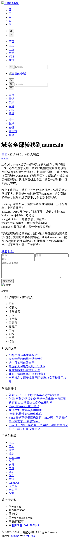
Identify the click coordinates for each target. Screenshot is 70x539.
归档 (11, 123)
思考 (11, 464)
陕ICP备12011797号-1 (25, 525)
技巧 (11, 446)
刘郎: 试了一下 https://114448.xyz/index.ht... (35, 394)
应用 (11, 460)
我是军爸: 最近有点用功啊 (25, 410)
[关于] (10, 10)
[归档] (10, 13)
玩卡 (11, 49)
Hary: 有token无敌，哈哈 (24, 406)
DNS (12, 493)
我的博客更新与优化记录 (24, 370)
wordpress (14, 457)
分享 (11, 468)
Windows (14, 482)
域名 (4, 251)
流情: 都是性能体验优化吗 (25, 413)
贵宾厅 (13, 489)
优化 (11, 475)
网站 (11, 52)
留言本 (13, 131)
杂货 (11, 59)
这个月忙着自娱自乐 (21, 362)
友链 (11, 127)
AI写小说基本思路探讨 (23, 355)
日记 (11, 45)
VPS (11, 56)
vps (11, 471)
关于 (11, 119)
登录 (11, 135)
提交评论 (7, 281)
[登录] (10, 24)
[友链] (10, 17)
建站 (11, 449)
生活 (11, 479)
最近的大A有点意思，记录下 (27, 366)
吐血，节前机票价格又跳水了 (27, 373)
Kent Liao (29, 535)
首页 (11, 41)
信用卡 (13, 486)
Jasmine (14, 535)
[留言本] (10, 20)
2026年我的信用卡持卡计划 (26, 358)
